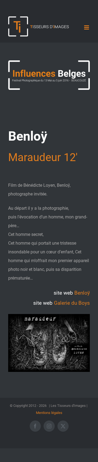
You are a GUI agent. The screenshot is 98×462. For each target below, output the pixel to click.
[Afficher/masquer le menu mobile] (87, 27)
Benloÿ (82, 293)
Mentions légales (49, 413)
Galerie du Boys (72, 303)
